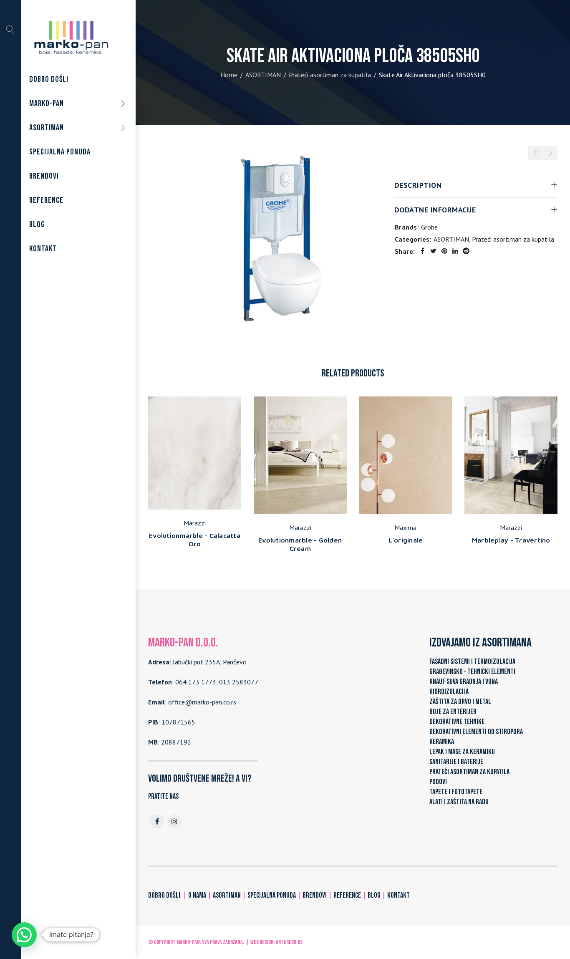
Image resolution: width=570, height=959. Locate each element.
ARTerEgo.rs (289, 942)
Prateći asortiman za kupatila (330, 75)
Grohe (429, 227)
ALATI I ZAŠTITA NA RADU (459, 801)
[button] (24, 934)
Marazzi (195, 523)
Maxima (405, 527)
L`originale (405, 540)
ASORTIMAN (263, 75)
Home (228, 75)
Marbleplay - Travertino (511, 540)
